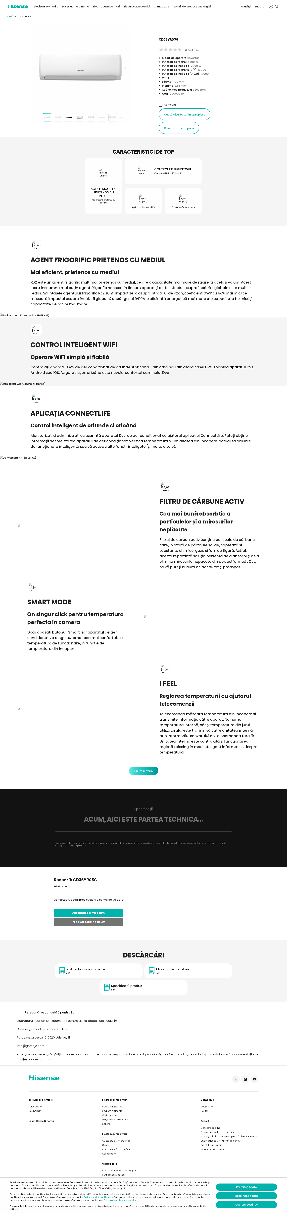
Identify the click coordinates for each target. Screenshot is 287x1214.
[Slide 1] (47, 117)
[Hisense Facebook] (236, 1079)
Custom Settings (246, 1205)
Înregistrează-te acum (88, 922)
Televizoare (35, 1106)
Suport (259, 6)
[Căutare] (277, 7)
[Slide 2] (58, 117)
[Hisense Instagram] (245, 1079)
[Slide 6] (102, 117)
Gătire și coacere (112, 1115)
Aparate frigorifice (112, 1106)
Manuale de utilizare (212, 1149)
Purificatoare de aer (113, 1175)
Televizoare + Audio (45, 6)
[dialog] (143, 1196)
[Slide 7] (112, 117)
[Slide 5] (91, 117)
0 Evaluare (192, 50)
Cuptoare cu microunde (116, 1140)
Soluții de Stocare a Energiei (192, 6)
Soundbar (35, 1111)
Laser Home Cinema (75, 6)
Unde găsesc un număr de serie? (220, 1140)
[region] (80, 67)
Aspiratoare (109, 1153)
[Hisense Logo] (18, 6)
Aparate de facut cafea (116, 1149)
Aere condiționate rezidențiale (119, 1170)
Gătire (105, 1145)
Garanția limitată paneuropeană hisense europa (229, 1136)
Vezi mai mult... (143, 771)
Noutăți (245, 6)
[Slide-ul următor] (125, 67)
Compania (207, 1099)
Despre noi (207, 1106)
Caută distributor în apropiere (184, 114)
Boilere (106, 1124)
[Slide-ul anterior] (35, 67)
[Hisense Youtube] (254, 1079)
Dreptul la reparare (211, 1145)
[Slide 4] (80, 117)
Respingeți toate (246, 1196)
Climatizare (161, 6)
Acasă (10, 16)
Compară (170, 104)
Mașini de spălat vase (115, 1119)
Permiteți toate (246, 1187)
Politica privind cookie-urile (98, 1197)
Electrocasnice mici (137, 6)
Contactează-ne (210, 1127)
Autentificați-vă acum (88, 913)
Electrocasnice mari (106, 6)
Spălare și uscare (112, 1111)
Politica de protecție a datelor (120, 1200)
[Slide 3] (69, 117)
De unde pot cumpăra (179, 128)
